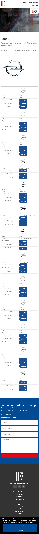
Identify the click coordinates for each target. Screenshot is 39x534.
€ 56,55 (23, 103)
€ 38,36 (23, 194)
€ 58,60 (23, 198)
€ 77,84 (23, 154)
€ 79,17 (23, 107)
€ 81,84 (23, 201)
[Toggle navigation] (37, 6)
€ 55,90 (23, 221)
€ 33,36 (23, 147)
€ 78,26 (23, 225)
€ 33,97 (23, 383)
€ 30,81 (23, 124)
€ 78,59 (23, 248)
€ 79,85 (23, 319)
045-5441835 (8, 414)
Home (19, 504)
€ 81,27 (23, 295)
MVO (19, 509)
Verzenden (20, 456)
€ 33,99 (23, 359)
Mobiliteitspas (19, 499)
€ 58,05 (23, 292)
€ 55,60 (23, 151)
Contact (19, 514)
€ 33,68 (23, 241)
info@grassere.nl (9, 418)
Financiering (19, 497)
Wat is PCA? (20, 506)
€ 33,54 (23, 218)
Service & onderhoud (19, 492)
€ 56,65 (23, 363)
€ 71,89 (23, 130)
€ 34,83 (23, 289)
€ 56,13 (23, 245)
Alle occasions (19, 511)
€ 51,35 (23, 127)
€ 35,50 (23, 312)
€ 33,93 (23, 100)
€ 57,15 (23, 315)
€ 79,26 (23, 389)
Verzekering (19, 494)
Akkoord (21, 526)
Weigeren (21, 530)
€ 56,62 (23, 386)
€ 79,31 (23, 366)
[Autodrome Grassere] (3, 3)
